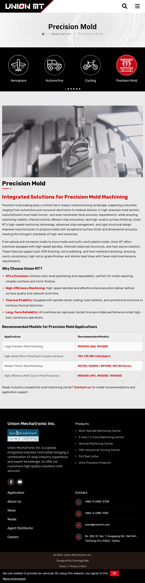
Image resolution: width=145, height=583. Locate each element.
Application (62, 33)
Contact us (82, 387)
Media (11, 519)
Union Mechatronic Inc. (77, 555)
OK (114, 573)
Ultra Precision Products (95, 462)
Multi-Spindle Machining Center (100, 431)
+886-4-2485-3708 (97, 501)
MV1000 (102, 346)
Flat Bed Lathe (88, 456)
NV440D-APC (87, 375)
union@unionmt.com (97, 524)
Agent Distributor (20, 528)
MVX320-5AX (87, 346)
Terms (62, 566)
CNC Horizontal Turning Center (99, 450)
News (11, 510)
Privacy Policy (78, 566)
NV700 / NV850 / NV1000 (94, 366)
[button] (65, 89)
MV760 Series (122, 366)
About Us (14, 501)
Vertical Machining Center (96, 443)
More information (14, 579)
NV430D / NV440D (109, 375)
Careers (13, 537)
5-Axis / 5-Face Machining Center (101, 437)
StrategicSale (80, 560)
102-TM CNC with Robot (94, 356)
